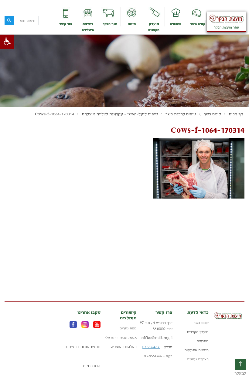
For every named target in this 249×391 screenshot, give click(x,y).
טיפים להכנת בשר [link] (180, 114)
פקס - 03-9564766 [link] (158, 356)
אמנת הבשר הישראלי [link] (121, 337)
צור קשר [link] (65, 24)
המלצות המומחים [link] (124, 346)
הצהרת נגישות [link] (198, 359)
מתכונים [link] (176, 24)
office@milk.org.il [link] (157, 338)
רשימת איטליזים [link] (88, 27)
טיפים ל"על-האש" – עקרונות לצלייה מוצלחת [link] (120, 114)
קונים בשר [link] (197, 24)
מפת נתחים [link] (128, 328)
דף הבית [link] (236, 114)
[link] (7, 42)
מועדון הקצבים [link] (153, 27)
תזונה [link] (132, 24)
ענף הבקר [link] (110, 24)
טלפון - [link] (157, 347)
